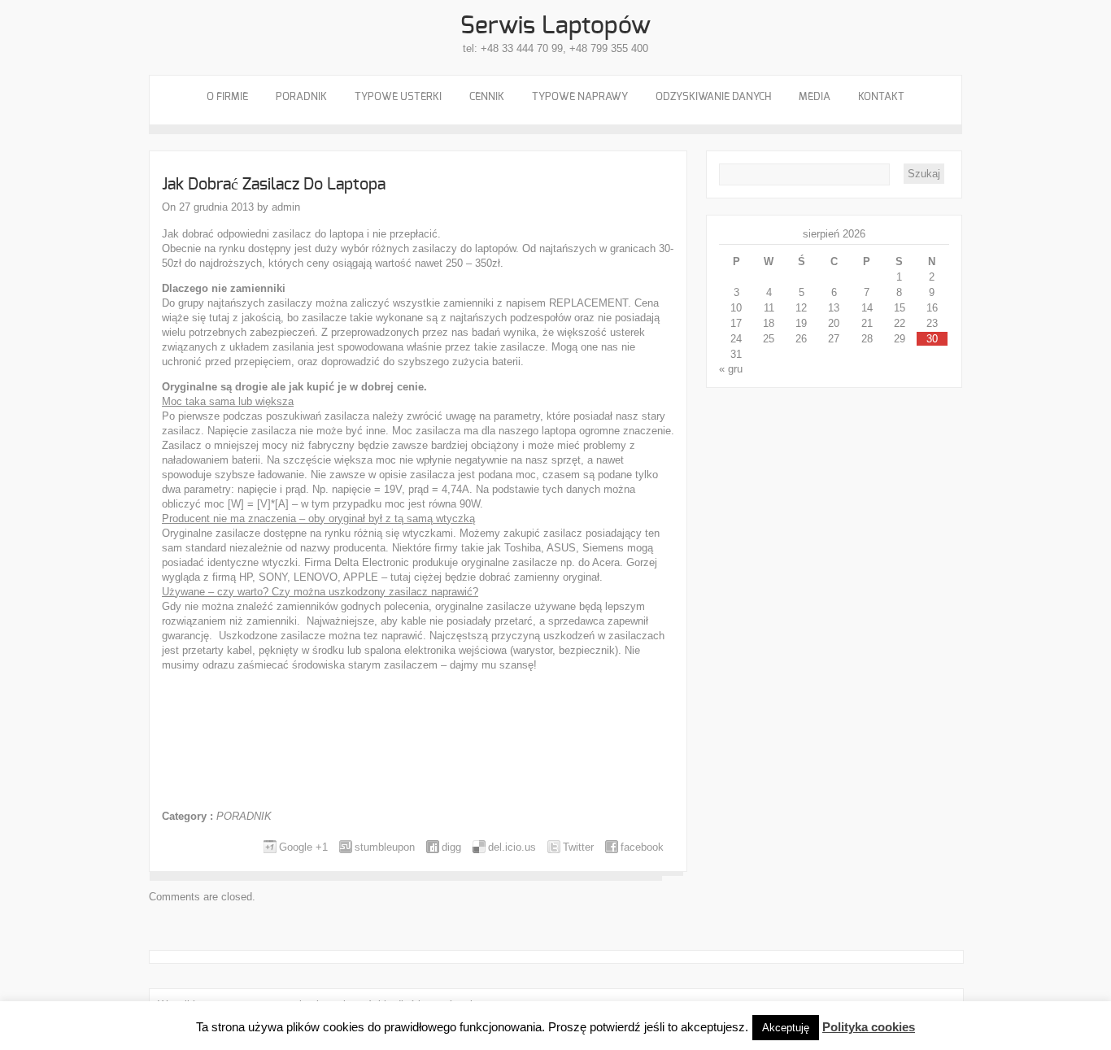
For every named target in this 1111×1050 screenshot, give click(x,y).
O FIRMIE (227, 97)
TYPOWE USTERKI (398, 97)
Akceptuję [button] (785, 1028)
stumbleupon (385, 847)
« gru (731, 369)
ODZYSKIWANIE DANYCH (713, 97)
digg (451, 847)
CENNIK (486, 97)
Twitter (578, 847)
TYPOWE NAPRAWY (580, 97)
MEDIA (814, 97)
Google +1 (303, 847)
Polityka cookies (868, 1027)
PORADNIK (301, 97)
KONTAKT (881, 97)
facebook (642, 847)
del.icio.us (512, 847)
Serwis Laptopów (555, 26)
